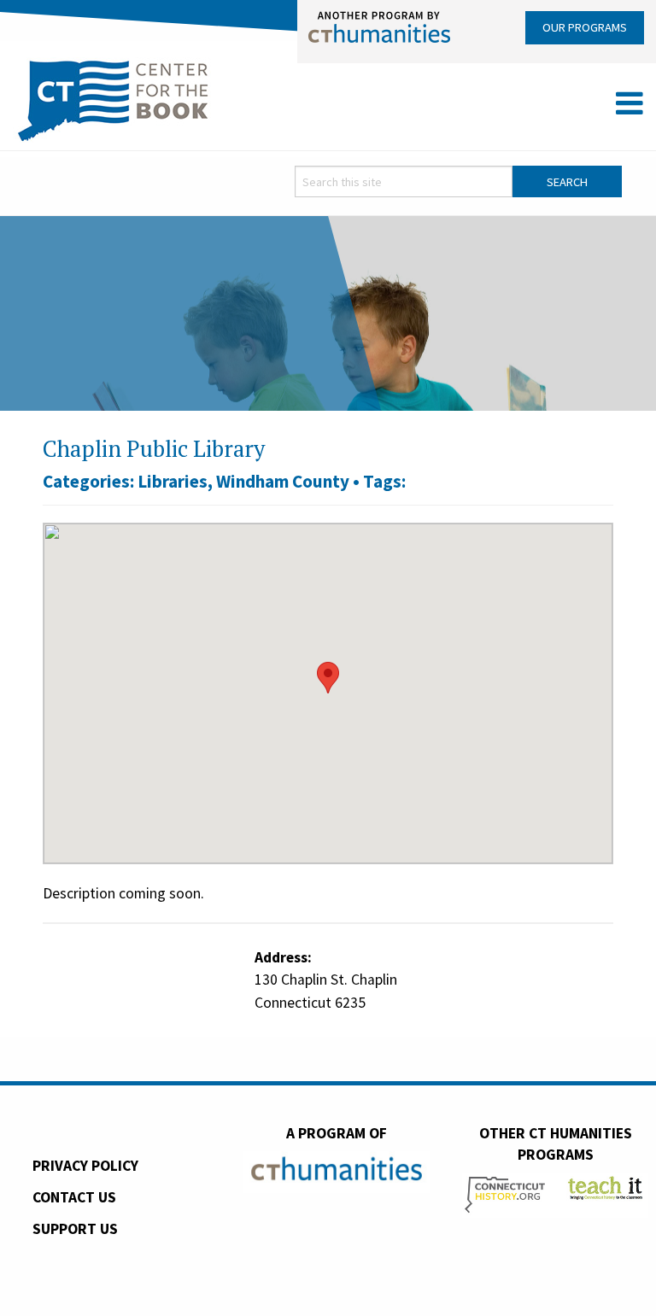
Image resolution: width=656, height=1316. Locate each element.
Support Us (75, 1228)
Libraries (173, 481)
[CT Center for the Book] (113, 98)
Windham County (282, 481)
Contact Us (74, 1197)
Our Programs (584, 27)
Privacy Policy (85, 1165)
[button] (328, 677)
